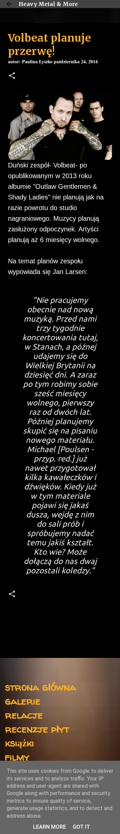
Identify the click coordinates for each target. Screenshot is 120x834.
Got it (81, 827)
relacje (24, 714)
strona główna (40, 687)
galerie (22, 700)
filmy (17, 756)
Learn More (49, 827)
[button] (12, 76)
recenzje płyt (37, 728)
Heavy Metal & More (48, 4)
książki (19, 742)
